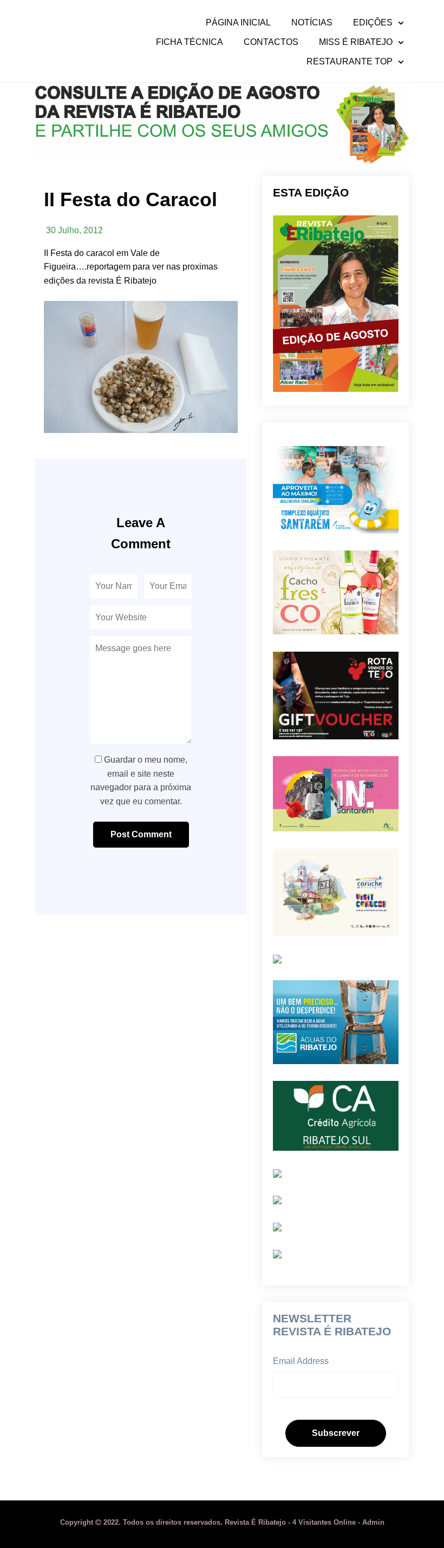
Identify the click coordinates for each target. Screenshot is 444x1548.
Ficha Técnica (189, 42)
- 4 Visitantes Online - (211, 1522)
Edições (373, 22)
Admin (373, 1522)
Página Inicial (238, 22)
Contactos (271, 42)
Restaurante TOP (349, 61)
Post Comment (141, 834)
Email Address (301, 1361)
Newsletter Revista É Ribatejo (332, 1324)
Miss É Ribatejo (356, 42)
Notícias (311, 22)
